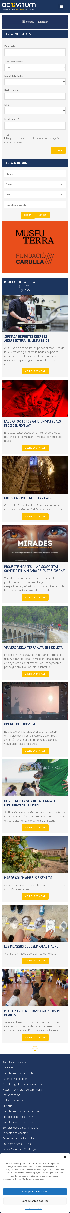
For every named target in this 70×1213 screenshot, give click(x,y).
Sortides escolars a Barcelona (21, 1111)
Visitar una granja (13, 1100)
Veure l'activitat (35, 371)
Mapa (27, 290)
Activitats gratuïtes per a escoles (22, 1084)
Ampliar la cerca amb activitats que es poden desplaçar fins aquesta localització (32, 140)
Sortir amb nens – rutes (17, 1144)
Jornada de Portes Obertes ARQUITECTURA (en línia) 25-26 (26, 338)
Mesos (9, 184)
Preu (8, 194)
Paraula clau (10, 45)
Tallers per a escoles (15, 1078)
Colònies (8, 1068)
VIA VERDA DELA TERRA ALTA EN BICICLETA (33, 647)
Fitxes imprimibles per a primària (22, 1089)
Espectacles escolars (16, 1133)
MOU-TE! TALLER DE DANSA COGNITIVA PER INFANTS (33, 1013)
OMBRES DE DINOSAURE (20, 724)
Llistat (27, 285)
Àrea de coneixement (14, 61)
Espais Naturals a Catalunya (19, 1149)
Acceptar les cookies (35, 1191)
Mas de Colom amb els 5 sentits (28, 877)
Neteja (42, 215)
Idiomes (9, 173)
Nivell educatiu (11, 90)
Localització (9, 119)
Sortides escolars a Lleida (18, 1122)
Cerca (58, 150)
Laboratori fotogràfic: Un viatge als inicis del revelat (32, 423)
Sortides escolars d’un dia (18, 1073)
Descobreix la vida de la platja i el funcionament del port (30, 803)
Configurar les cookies (35, 1200)
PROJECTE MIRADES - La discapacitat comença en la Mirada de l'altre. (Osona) (34, 568)
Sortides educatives (15, 1062)
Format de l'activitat (13, 75)
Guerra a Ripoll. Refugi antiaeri (28, 498)
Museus (7, 1106)
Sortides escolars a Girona (18, 1116)
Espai (6, 104)
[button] (65, 1157)
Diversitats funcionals (16, 204)
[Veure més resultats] (35, 1049)
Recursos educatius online (19, 1138)
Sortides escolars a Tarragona (20, 1127)
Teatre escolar (11, 1095)
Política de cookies (33, 1208)
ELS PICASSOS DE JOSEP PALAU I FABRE (31, 946)
